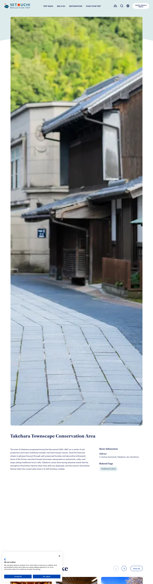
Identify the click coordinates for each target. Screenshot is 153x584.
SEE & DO (61, 6)
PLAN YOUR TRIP (93, 6)
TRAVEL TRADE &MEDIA (141, 6)
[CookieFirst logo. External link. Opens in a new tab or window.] (5, 559)
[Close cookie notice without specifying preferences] (59, 556)
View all (136, 568)
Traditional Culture (108, 469)
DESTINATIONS (75, 6)
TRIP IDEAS (48, 6)
